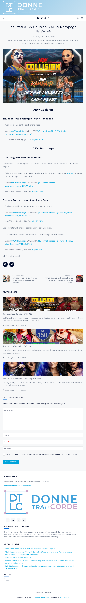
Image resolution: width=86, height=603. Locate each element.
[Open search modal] (4, 18)
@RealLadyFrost (64, 213)
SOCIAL (48, 592)
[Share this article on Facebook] (5, 264)
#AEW (70, 173)
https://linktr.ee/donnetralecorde (17, 486)
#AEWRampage (18, 183)
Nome (6, 435)
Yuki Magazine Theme (40, 597)
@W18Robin (60, 131)
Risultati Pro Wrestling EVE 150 (17, 346)
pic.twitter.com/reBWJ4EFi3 (17, 216)
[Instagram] (45, 18)
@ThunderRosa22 (45, 131)
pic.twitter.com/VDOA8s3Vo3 (18, 244)
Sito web (7, 448)
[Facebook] (38, 18)
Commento (8, 410)
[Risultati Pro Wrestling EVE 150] (43, 336)
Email (6, 442)
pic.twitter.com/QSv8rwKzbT (18, 134)
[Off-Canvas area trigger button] (82, 18)
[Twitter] (42, 18)
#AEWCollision (18, 131)
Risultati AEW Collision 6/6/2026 (17, 314)
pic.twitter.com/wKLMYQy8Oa (19, 186)
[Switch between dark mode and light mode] (78, 18)
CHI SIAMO (39, 592)
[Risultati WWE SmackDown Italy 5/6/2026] (43, 369)
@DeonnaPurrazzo (46, 183)
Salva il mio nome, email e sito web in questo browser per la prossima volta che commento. (42, 454)
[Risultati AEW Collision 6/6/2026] (43, 304)
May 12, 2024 (37, 140)
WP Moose (64, 597)
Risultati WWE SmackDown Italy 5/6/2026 (22, 379)
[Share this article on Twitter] (11, 264)
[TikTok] (48, 18)
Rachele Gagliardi (38, 37)
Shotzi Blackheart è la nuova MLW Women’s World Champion (30, 549)
